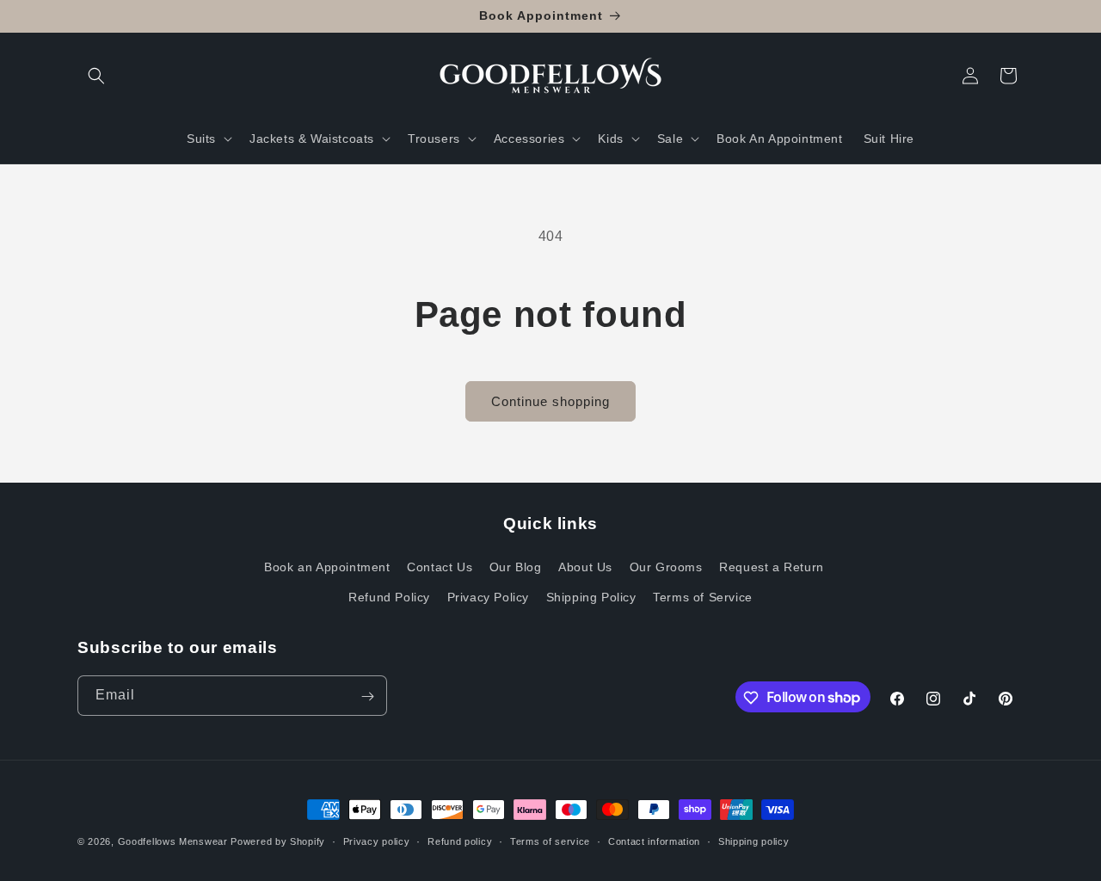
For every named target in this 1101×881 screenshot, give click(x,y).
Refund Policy (389, 596)
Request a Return (771, 566)
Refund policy (459, 840)
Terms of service (550, 840)
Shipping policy (754, 840)
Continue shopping (550, 401)
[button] (96, 76)
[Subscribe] (367, 696)
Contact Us (439, 566)
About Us (585, 566)
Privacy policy (376, 840)
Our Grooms (666, 566)
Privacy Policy (488, 596)
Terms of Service (703, 596)
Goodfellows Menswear (173, 841)
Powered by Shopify (278, 841)
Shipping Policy (591, 596)
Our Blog (515, 566)
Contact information (654, 840)
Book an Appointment (327, 566)
